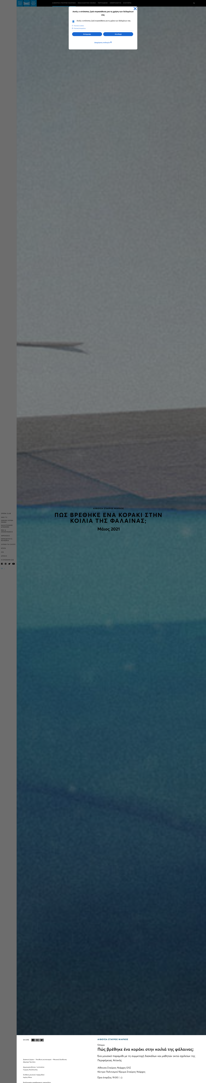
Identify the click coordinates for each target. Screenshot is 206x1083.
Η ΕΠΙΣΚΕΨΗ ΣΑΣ (7, 560)
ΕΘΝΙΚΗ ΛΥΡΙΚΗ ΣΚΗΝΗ (7, 521)
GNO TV (4, 517)
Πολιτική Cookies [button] (79, 26)
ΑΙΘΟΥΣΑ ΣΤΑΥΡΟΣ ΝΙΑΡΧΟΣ (64, 3)
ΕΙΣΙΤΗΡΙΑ (127, 3)
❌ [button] (135, 9)
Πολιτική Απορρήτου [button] (80, 28)
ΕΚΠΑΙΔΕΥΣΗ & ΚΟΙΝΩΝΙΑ (6, 539)
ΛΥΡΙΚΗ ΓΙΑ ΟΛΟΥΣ (8, 544)
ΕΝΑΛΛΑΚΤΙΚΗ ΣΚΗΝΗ (87, 3)
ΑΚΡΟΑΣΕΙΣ (5, 536)
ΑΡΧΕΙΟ (4, 556)
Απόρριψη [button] (87, 34)
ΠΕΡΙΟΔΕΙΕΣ (103, 3)
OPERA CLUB (6, 513)
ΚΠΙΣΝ (3, 548)
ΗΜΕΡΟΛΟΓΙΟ (115, 3)
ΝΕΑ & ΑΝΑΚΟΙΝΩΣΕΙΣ (7, 531)
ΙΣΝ (2, 552)
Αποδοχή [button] (118, 34)
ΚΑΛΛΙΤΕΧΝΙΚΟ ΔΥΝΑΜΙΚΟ (7, 526)
